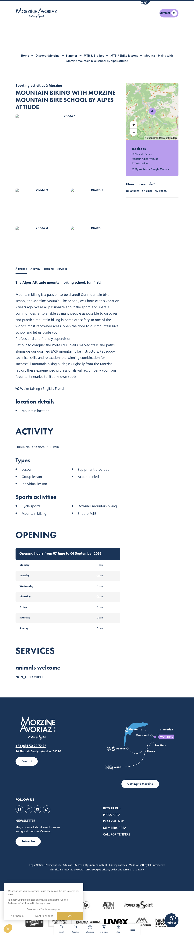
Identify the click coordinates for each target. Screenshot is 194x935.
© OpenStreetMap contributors (161, 138)
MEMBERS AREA (114, 828)
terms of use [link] (130, 870)
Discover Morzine (47, 55)
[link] (171, 920)
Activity (35, 269)
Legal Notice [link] (36, 865)
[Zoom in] (133, 124)
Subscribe (28, 841)
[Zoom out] (133, 132)
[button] (145, 3)
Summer (71, 55)
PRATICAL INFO (113, 821)
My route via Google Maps (151, 169)
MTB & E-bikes (94, 55)
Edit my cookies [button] (118, 865)
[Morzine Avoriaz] (37, 13)
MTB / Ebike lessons (124, 55)
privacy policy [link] (109, 870)
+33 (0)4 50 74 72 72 (31, 746)
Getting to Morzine (140, 784)
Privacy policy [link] (53, 865)
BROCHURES (111, 808)
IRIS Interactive (156, 865)
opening (49, 269)
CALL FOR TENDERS (116, 834)
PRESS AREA (111, 815)
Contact (26, 761)
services (62, 269)
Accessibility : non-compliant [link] (90, 865)
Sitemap (67, 865)
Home (25, 55)
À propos (21, 269)
